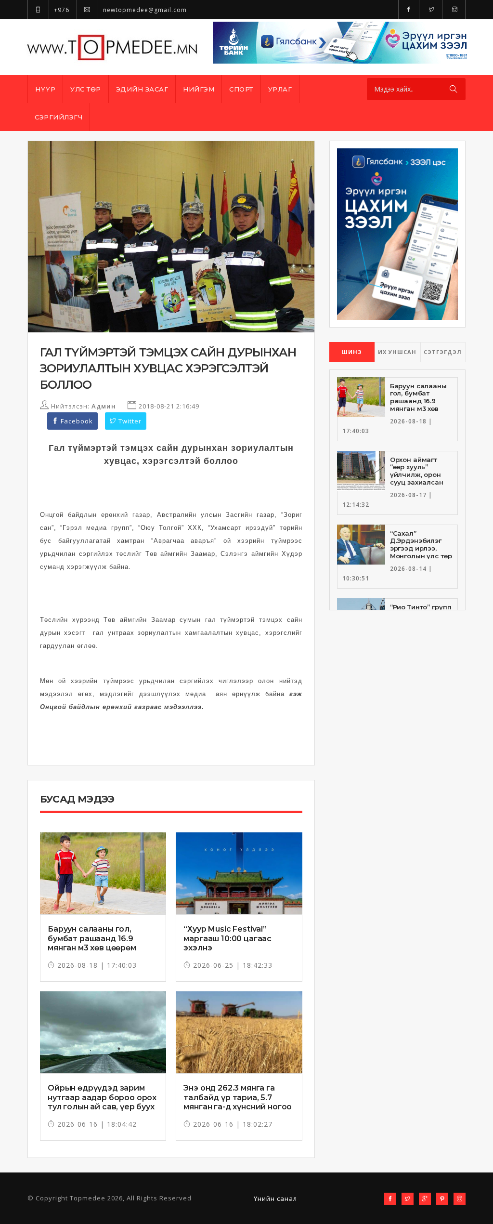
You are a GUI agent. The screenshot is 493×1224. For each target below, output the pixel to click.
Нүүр (45, 89)
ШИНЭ (352, 351)
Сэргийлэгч (58, 117)
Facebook (76, 421)
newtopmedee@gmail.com (144, 10)
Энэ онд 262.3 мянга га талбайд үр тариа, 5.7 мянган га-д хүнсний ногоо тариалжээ (237, 1101)
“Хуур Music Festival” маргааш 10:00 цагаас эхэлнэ (227, 938)
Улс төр (85, 89)
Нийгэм (198, 89)
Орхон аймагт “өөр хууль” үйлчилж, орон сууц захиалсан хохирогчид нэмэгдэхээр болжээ (416, 482)
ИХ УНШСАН (397, 351)
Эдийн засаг (142, 89)
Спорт (241, 89)
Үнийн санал (275, 1198)
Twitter (129, 421)
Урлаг (280, 89)
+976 (60, 10)
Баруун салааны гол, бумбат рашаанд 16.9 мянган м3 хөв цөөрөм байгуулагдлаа (92, 942)
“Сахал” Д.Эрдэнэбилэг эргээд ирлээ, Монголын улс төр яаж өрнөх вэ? (421, 548)
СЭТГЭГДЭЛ (443, 351)
